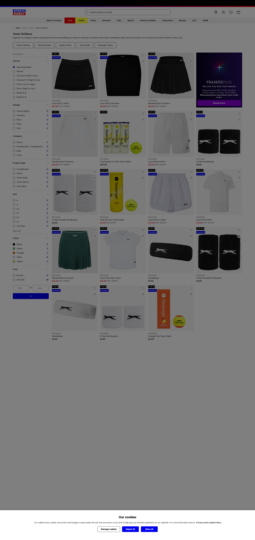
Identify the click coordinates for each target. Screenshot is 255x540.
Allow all (149, 529)
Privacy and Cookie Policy (208, 522)
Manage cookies (109, 529)
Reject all (130, 529)
